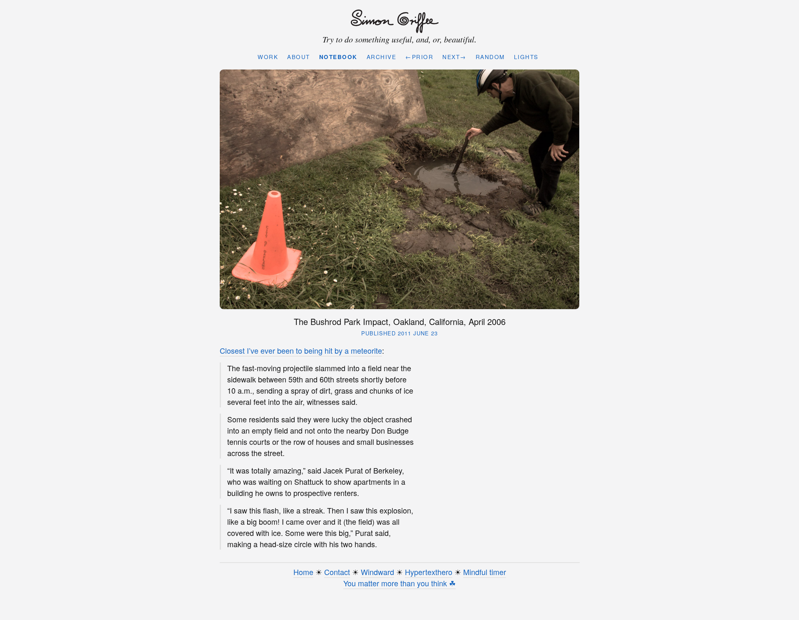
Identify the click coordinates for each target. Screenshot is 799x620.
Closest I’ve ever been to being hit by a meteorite (301, 350)
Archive (382, 57)
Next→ (454, 57)
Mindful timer (484, 571)
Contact (337, 571)
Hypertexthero (428, 571)
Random (490, 57)
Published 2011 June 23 (399, 333)
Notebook (338, 57)
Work (268, 57)
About (298, 57)
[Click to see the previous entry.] (400, 189)
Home (303, 571)
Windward (377, 571)
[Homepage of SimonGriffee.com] (397, 22)
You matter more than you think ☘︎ (399, 583)
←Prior (419, 57)
